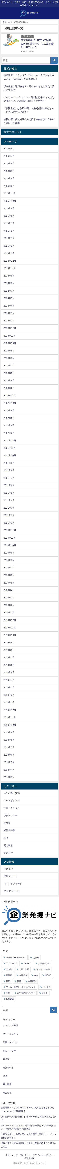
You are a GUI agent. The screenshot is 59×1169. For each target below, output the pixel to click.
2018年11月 (10, 717)
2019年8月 (9, 650)
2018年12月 (10, 710)
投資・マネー (10, 815)
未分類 (7, 823)
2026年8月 (9, 148)
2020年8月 (9, 560)
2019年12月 (10, 620)
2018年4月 (9, 770)
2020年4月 (9, 590)
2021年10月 (10, 455)
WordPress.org (11, 891)
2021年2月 (9, 515)
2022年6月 (9, 418)
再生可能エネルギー (26, 993)
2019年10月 (10, 635)
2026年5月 (9, 171)
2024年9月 (9, 276)
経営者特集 (9, 830)
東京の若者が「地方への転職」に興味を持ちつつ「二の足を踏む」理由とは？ (37, 43)
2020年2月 (9, 605)
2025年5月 (9, 231)
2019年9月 (9, 642)
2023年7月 (9, 365)
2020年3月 (9, 597)
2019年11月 (10, 627)
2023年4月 (9, 380)
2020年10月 (10, 545)
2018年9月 (9, 732)
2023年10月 (10, 343)
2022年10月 (10, 403)
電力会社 (8, 853)
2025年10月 (10, 201)
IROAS (48, 975)
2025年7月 (9, 223)
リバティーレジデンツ (16, 958)
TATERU (27, 963)
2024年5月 (9, 298)
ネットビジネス (12, 800)
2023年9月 (9, 350)
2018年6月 (9, 755)
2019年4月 (9, 680)
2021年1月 (9, 523)
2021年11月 (10, 448)
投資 (19, 981)
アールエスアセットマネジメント (21, 987)
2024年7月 (9, 291)
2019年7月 (9, 657)
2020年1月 (9, 612)
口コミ (45, 993)
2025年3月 (9, 238)
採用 (8, 981)
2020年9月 (9, 553)
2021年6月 (9, 485)
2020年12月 (10, 530)
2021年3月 (9, 508)
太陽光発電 (24, 969)
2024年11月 (10, 268)
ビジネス (46, 987)
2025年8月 (9, 216)
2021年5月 (9, 493)
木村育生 (32, 981)
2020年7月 (9, 567)
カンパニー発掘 (12, 793)
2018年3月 (9, 777)
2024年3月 (9, 313)
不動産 (9, 975)
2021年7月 (9, 478)
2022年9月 (9, 410)
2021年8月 (9, 470)
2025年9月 (9, 208)
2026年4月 (9, 178)
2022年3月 (9, 433)
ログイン (8, 868)
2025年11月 (10, 193)
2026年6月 (9, 163)
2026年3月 (9, 186)
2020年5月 (9, 583)
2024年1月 (9, 320)
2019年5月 (9, 672)
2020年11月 (10, 538)
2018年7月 (9, 747)
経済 (6, 838)
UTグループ (11, 963)
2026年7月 (9, 156)
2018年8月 (9, 740)
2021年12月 (10, 440)
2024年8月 (9, 283)
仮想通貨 (10, 999)
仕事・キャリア (12, 808)
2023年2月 (9, 388)
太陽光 (36, 958)
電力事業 (8, 845)
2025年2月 (9, 246)
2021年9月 (9, 463)
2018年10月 (10, 725)
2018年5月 (9, 762)
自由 (36, 975)
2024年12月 (10, 261)
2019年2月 (9, 695)
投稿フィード (10, 876)
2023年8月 (9, 358)
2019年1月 (9, 702)
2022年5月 (9, 425)
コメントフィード (13, 883)
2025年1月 (9, 253)
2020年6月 (9, 575)
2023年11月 (10, 336)
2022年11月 (10, 395)
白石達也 (23, 975)
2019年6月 (9, 665)
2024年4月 (9, 306)
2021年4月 (9, 500)
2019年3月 (9, 687)
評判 (8, 993)
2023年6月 (9, 373)
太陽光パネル (44, 963)
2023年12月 (10, 328)
